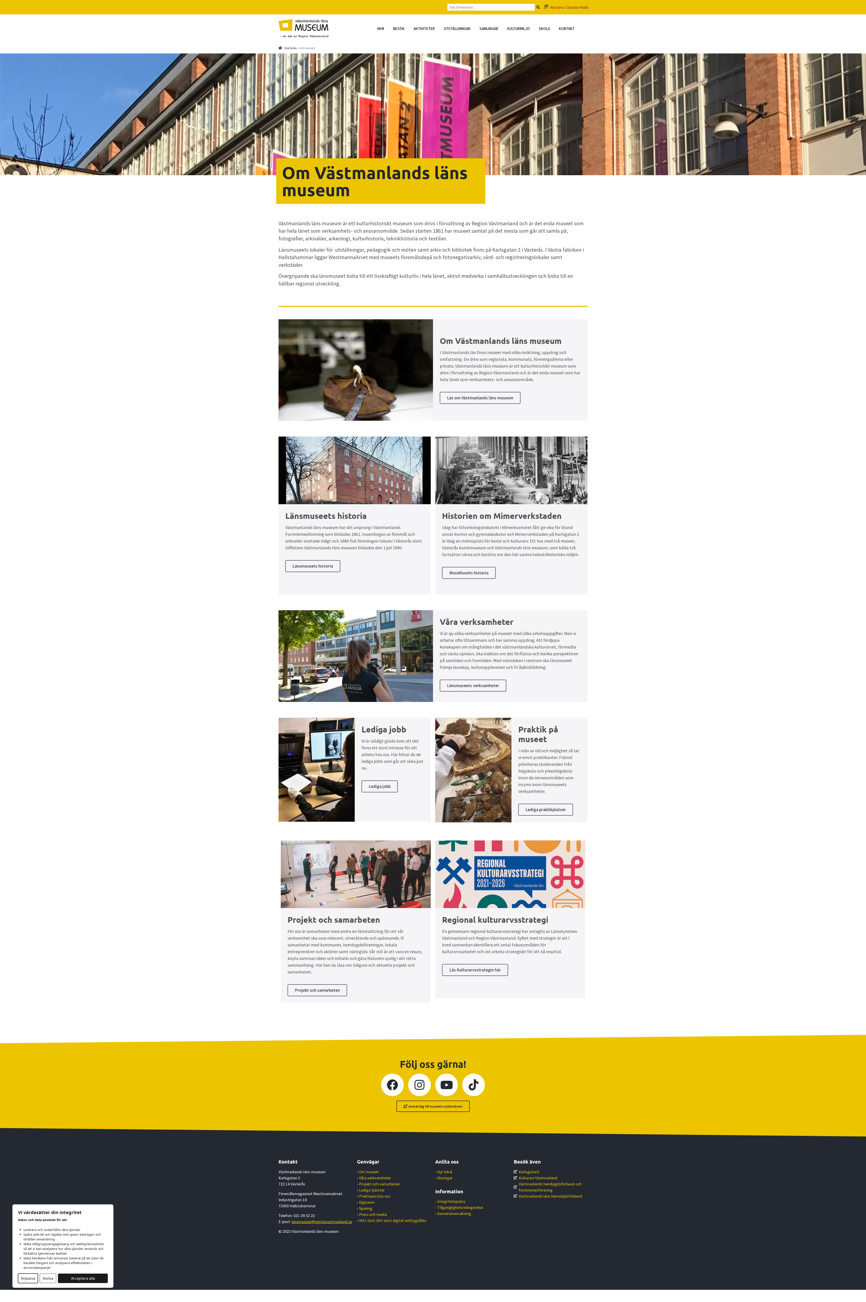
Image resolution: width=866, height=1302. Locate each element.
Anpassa (28, 1278)
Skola (544, 28)
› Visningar (444, 1177)
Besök (399, 28)
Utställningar (457, 28)
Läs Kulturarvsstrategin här (475, 970)
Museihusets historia (468, 572)
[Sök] (538, 7)
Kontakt (567, 28)
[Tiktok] (473, 1085)
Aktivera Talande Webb (569, 7)
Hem (380, 28)
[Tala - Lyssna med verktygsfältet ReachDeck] (6, 1296)
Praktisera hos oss (374, 1196)
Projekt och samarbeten (317, 990)
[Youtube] (446, 1085)
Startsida (290, 48)
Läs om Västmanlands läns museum (480, 397)
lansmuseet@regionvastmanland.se (322, 1221)
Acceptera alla (83, 1278)
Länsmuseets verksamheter (473, 685)
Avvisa (48, 1278)
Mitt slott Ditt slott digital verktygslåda (392, 1220)
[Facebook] (392, 1085)
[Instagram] (419, 1085)
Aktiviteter (424, 28)
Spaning (365, 1208)
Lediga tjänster (372, 1190)
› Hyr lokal (443, 1171)
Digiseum (367, 1202)
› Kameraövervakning (453, 1213)
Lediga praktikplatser (545, 809)
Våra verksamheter (375, 1177)
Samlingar (488, 28)
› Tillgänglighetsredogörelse (459, 1207)
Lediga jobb (380, 786)
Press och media (373, 1214)
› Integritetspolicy (450, 1201)
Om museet (369, 1171)
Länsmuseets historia (313, 566)
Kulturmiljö (518, 28)
